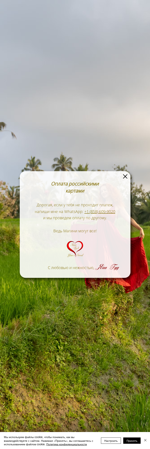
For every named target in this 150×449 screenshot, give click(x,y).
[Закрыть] (145, 440)
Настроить (111, 441)
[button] (125, 176)
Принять (132, 441)
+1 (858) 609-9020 (99, 211)
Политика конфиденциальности (66, 444)
